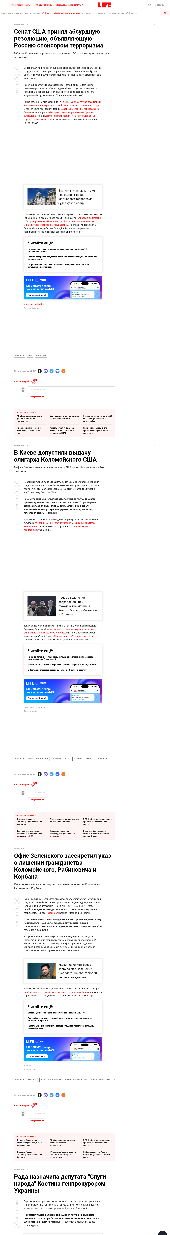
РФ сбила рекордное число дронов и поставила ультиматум (29, 419)
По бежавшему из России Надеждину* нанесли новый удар (30, 430)
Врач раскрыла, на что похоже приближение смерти (64, 417)
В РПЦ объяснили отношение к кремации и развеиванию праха (97, 822)
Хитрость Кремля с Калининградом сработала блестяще (29, 822)
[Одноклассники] (63, 371)
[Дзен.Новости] (39, 371)
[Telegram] (51, 371)
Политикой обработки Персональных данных (63, 13)
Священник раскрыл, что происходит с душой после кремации (95, 430)
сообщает (53, 912)
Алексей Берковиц (32, 308)
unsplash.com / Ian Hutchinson (34, 304)
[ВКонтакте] (57, 371)
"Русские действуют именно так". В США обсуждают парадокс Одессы (63, 1208)
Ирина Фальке (31, 1123)
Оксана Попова (31, 711)
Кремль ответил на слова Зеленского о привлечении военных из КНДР (62, 430)
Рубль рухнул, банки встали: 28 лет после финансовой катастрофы (97, 419)
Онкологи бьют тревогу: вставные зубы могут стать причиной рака (96, 834)
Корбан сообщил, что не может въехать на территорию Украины (57, 1045)
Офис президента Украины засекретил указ (76, 636)
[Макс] (45, 371)
